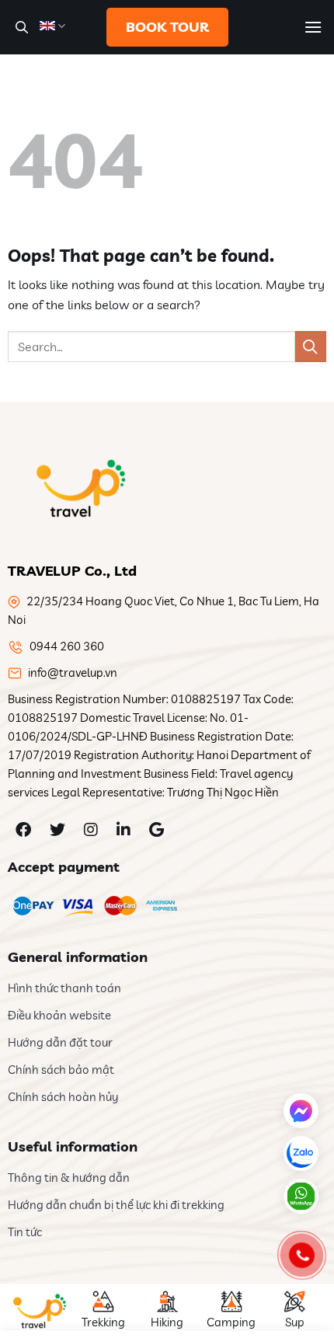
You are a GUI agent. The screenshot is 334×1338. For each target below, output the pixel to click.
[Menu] (313, 27)
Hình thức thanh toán (64, 988)
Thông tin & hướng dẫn (69, 1177)
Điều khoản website (59, 1015)
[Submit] (310, 346)
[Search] (20, 27)
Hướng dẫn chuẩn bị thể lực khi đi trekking (116, 1204)
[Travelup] (78, 488)
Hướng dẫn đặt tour (60, 1042)
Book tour (167, 27)
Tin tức (25, 1232)
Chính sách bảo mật (61, 1069)
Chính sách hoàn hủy (63, 1096)
